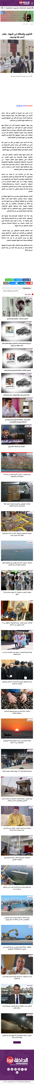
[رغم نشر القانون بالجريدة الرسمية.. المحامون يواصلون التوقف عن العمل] (17, 670)
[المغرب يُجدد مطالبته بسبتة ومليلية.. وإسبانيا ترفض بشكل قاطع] (17, 994)
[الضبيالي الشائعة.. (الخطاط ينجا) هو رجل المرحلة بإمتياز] (17, 358)
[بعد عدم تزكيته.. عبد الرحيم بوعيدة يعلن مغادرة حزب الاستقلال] (17, 964)
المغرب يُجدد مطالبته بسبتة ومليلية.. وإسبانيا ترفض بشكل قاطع (17, 1007)
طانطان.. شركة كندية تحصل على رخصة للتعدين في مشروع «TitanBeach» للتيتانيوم (17, 948)
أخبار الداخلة (23, 8)
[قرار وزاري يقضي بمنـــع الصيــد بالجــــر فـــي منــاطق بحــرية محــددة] (17, 875)
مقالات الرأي (29, 298)
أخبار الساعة (29, 985)
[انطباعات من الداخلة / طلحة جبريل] (16, 435)
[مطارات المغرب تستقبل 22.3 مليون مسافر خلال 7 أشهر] (17, 580)
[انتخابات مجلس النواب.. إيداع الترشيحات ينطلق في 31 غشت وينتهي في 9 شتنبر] (17, 611)
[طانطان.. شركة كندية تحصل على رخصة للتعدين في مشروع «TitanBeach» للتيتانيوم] (17, 935)
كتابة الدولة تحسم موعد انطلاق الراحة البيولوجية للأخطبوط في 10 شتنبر (17, 741)
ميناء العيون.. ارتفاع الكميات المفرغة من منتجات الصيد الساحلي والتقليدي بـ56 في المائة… (17, 799)
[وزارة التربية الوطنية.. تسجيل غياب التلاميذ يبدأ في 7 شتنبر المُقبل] (17, 640)
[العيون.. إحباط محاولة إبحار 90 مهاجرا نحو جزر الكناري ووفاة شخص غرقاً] (17, 1023)
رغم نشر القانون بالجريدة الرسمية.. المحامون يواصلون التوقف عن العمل (17, 682)
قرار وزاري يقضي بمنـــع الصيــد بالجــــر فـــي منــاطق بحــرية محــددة (17, 888)
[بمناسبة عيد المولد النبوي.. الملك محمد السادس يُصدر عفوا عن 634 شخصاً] (17, 816)
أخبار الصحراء (9, 8)
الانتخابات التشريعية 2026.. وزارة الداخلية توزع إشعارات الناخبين (17, 858)
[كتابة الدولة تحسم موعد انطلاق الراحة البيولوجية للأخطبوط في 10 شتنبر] (17, 728)
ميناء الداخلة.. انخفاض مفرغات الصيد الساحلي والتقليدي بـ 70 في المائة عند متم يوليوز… (17, 918)
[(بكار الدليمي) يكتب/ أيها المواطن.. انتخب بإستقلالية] (16, 383)
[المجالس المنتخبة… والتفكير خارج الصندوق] (17, 307)
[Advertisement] (17, 92)
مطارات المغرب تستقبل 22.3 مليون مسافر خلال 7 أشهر (17, 593)
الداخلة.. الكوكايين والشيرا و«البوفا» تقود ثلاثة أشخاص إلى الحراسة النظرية (17, 504)
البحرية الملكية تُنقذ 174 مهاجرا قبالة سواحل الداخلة (17, 771)
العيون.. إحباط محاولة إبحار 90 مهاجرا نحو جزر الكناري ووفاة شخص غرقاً (17, 1036)
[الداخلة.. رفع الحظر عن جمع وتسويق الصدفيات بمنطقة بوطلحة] (17, 699)
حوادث (30, 483)
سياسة (30, 602)
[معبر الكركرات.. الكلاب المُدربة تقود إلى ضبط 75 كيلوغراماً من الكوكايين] (17, 462)
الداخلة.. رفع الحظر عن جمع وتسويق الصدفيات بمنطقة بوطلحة (17, 712)
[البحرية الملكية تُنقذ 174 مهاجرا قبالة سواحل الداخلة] (17, 759)
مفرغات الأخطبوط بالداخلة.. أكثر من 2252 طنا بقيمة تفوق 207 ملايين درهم (17, 534)
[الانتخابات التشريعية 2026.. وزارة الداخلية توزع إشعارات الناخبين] (17, 845)
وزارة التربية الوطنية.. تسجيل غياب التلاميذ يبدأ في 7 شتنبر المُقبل (17, 653)
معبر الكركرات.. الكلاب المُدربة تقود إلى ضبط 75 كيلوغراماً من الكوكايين (17, 475)
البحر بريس (15, 8)
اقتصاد (30, 572)
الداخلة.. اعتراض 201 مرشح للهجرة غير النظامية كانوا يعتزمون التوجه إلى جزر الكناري (17, 563)
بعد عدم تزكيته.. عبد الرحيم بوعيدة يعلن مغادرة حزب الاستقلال (17, 977)
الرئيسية (29, 8)
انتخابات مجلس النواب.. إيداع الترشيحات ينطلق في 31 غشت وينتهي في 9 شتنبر (17, 623)
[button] (26, 279)
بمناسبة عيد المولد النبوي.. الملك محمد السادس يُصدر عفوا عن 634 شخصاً (17, 829)
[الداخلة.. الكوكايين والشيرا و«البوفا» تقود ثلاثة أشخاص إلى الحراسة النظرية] (17, 492)
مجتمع (30, 632)
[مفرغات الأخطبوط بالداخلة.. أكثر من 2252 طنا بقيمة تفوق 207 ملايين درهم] (17, 521)
